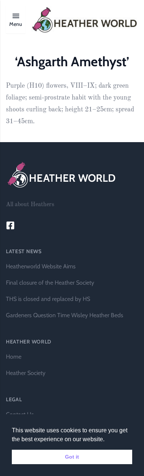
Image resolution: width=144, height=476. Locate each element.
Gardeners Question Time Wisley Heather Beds (64, 315)
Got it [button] (72, 457)
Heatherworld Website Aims (41, 266)
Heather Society (25, 372)
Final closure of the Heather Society (50, 282)
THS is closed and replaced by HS (48, 298)
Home (13, 356)
